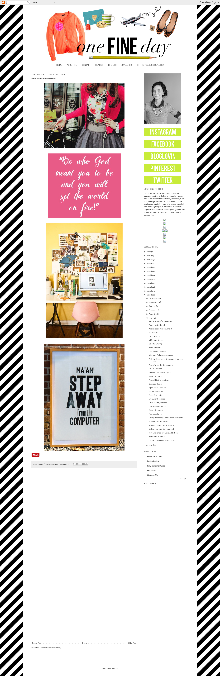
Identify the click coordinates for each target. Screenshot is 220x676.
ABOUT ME (72, 65)
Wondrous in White (156, 437)
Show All (183, 479)
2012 (149, 291)
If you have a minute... (158, 388)
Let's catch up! (155, 336)
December (153, 298)
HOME (59, 65)
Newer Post (36, 643)
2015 (149, 279)
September (153, 310)
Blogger (115, 668)
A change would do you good (161, 429)
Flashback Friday (156, 414)
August (152, 314)
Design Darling (153, 461)
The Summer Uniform (157, 406)
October (152, 306)
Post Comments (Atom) (51, 648)
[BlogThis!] (77, 464)
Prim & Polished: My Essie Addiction (163, 433)
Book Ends (153, 333)
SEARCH (99, 65)
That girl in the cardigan (159, 380)
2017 (149, 271)
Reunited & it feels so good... (160, 372)
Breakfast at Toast (154, 457)
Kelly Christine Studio (156, 466)
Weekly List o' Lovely (157, 325)
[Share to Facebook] (83, 464)
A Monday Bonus (156, 340)
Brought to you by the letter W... (162, 425)
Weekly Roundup (156, 410)
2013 (149, 287)
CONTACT (86, 65)
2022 (149, 252)
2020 (149, 260)
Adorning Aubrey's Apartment (161, 355)
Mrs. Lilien (151, 471)
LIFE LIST (112, 65)
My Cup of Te (152, 475)
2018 (149, 267)
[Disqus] (84, 515)
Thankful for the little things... (161, 365)
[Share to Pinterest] (86, 464)
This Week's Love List (157, 351)
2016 (149, 275)
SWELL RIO (126, 65)
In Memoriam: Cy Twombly (159, 421)
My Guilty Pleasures (157, 399)
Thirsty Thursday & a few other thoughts (166, 418)
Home (84, 643)
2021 (149, 256)
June (151, 445)
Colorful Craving (155, 344)
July (151, 318)
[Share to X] (80, 464)
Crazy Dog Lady (155, 395)
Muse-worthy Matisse (158, 403)
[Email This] (74, 464)
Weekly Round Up (156, 376)
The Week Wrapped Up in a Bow (162, 440)
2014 (149, 283)
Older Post (132, 643)
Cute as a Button (156, 384)
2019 (149, 263)
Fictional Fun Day (156, 391)
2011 (149, 295)
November (153, 302)
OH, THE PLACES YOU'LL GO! (150, 65)
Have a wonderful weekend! (160, 321)
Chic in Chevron (155, 369)
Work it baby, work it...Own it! (160, 329)
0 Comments (64, 464)
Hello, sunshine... (155, 348)
